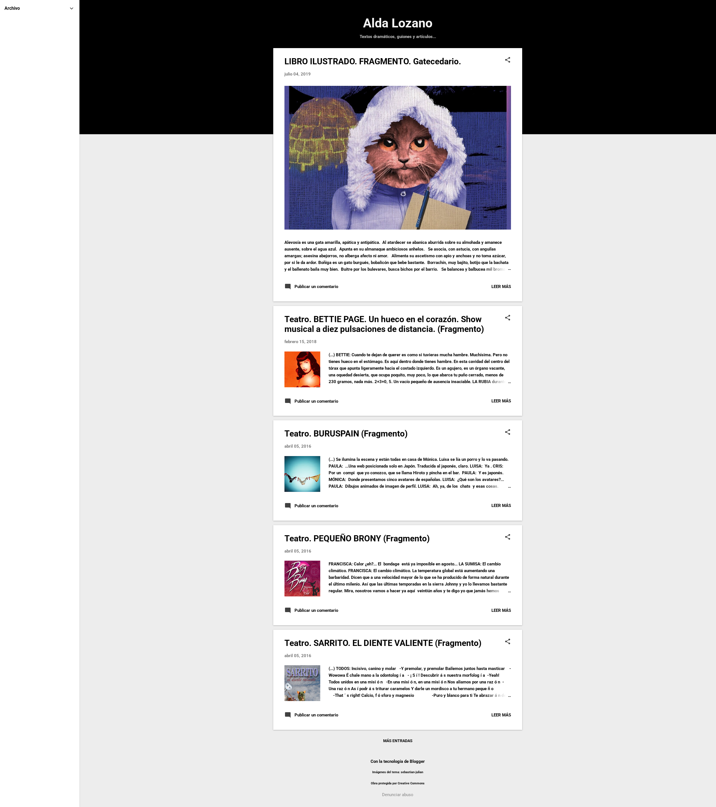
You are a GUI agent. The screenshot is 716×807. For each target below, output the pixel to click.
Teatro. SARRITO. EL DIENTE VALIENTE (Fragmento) (383, 643)
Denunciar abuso (397, 794)
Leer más (501, 286)
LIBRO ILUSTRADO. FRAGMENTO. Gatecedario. (372, 61)
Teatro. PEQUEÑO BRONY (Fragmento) (357, 538)
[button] (507, 60)
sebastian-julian (412, 772)
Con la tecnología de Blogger (398, 761)
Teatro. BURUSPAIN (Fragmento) (346, 433)
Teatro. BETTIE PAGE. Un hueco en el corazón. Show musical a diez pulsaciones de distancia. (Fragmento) (384, 324)
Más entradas (398, 740)
